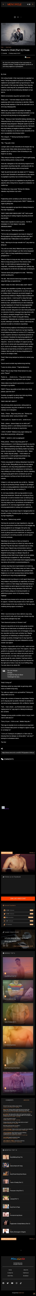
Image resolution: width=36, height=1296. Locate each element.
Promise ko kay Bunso (10, 1045)
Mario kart (5, 1109)
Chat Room (26, 1272)
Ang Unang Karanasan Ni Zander (9, 1141)
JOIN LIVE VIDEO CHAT (18, 898)
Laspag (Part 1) (14, 1199)
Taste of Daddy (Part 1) (10, 1022)
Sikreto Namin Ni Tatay (10, 999)
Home (2, 47)
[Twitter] (8, 1283)
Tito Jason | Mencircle (7, 1138)
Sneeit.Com (21, 1292)
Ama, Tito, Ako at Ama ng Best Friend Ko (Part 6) (12, 1134)
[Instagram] (16, 1283)
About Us (26, 1270)
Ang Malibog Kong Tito (10, 976)
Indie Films (10, 1275)
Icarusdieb (6, 1137)
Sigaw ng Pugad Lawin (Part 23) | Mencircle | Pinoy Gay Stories (15, 1111)
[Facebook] (3, 1283)
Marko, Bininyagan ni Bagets (18, 1232)
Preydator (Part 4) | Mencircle (9, 1107)
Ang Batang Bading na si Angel (9, 1116)
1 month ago (30, 1111)
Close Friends (8, 47)
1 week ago (17, 1107)
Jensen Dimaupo (7, 1129)
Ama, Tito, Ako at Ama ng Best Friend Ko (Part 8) (12, 1130)
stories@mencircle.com (23, 946)
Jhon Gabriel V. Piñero (9, 1140)
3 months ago (24, 1130)
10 (10, 1230)
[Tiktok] (21, 1283)
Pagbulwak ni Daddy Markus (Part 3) (20, 1223)
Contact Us (10, 1272)
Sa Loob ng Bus (8, 868)
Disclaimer (25, 1275)
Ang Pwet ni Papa (15, 1207)
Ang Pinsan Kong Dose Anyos (12, 1068)
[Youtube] (12, 1283)
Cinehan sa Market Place (8, 1123)
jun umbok (5, 1114)
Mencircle (14, 4)
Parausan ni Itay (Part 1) (10, 1091)
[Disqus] (18, 782)
